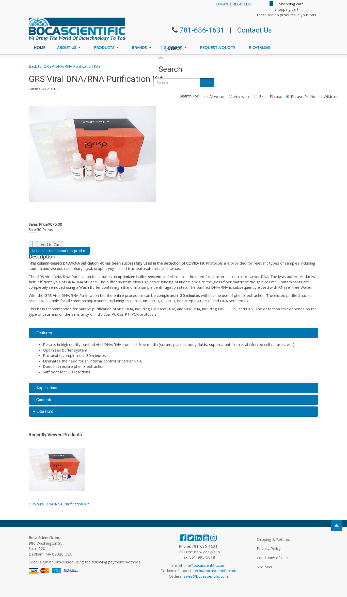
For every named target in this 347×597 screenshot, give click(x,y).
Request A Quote (217, 47)
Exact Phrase (270, 96)
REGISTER (241, 3)
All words (217, 96)
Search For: (189, 95)
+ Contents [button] (42, 399)
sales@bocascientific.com (205, 576)
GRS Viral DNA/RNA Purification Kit (59, 503)
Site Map (264, 566)
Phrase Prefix (303, 96)
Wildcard (331, 96)
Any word (242, 96)
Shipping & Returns (273, 539)
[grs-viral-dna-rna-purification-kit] (92, 154)
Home (39, 47)
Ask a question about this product (59, 250)
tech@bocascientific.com (214, 570)
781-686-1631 (202, 30)
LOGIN (222, 3)
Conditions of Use (272, 557)
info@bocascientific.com (204, 565)
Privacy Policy (269, 548)
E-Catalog (259, 47)
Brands (140, 47)
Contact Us (254, 30)
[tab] (173, 333)
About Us (67, 47)
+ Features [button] (42, 332)
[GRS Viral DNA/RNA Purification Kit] (57, 471)
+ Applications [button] (45, 387)
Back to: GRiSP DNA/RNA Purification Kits (65, 66)
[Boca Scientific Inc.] (77, 29)
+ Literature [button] (43, 411)
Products (104, 47)
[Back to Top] (336, 525)
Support (173, 47)
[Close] (161, 58)
